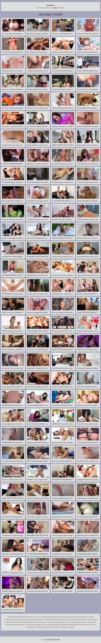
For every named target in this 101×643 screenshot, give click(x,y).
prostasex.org (50, 5)
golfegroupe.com (53, 640)
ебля (55, 8)
